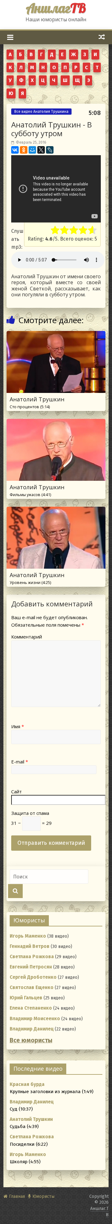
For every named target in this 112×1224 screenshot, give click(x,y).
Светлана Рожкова (32, 956)
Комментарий (26, 637)
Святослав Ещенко (32, 987)
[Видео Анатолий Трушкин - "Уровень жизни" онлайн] (56, 511)
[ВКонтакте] (15, 150)
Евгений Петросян (31, 967)
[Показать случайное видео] (102, 37)
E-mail (19, 761)
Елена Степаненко (31, 1008)
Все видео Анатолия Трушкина (41, 111)
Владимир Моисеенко (35, 1018)
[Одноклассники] (23, 150)
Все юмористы (31, 1040)
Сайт (16, 791)
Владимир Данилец (32, 1029)
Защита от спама (30, 813)
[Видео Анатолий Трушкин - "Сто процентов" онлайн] (56, 335)
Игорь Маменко (28, 936)
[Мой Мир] (32, 150)
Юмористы (43, 1196)
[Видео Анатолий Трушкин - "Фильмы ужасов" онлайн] (56, 423)
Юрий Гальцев (26, 998)
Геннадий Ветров (29, 946)
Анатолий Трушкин (37, 402)
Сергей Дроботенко (33, 977)
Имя (17, 726)
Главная (17, 1196)
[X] (41, 150)
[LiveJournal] (50, 150)
